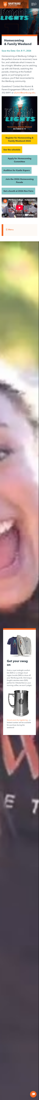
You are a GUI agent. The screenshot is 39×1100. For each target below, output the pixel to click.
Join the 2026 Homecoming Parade (20, 180)
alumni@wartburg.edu (24, 92)
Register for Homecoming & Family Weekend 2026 (19, 139)
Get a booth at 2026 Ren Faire (18, 191)
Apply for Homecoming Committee (19, 160)
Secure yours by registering (17, 720)
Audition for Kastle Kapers (16, 170)
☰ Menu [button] (10, 229)
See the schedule (11, 149)
